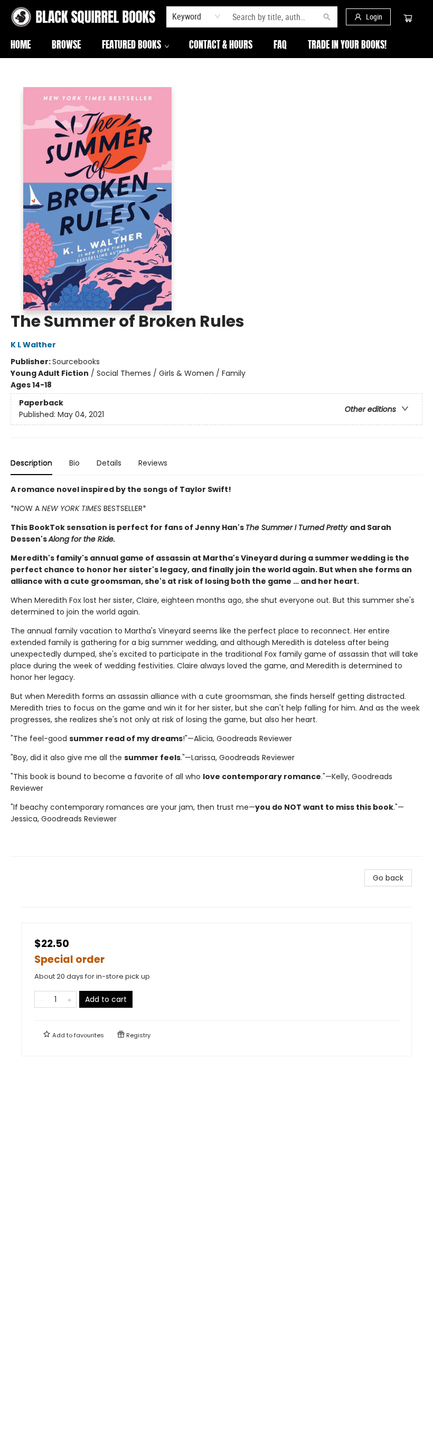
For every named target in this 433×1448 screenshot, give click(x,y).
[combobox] (196, 16)
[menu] (216, 46)
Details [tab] (109, 463)
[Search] (326, 16)
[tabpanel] (216, 670)
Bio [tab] (74, 463)
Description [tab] (31, 463)
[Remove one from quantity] (41, 999)
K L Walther (33, 344)
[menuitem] (20, 46)
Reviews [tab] (152, 463)
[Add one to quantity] (69, 999)
